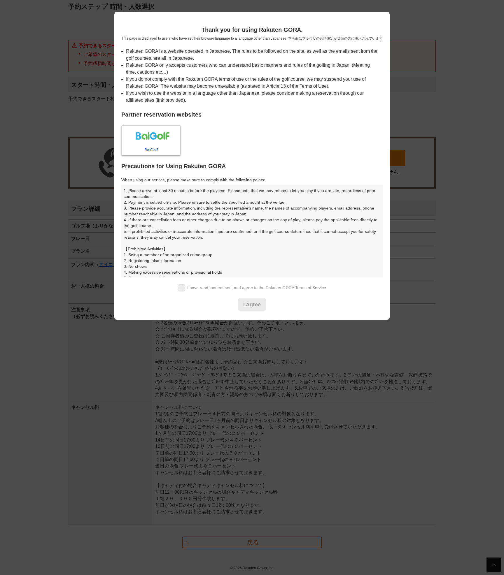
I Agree (252, 304)
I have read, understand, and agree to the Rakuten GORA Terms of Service (256, 287)
